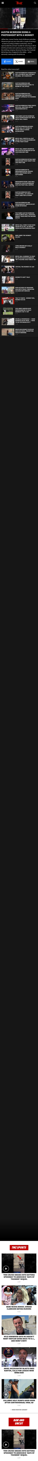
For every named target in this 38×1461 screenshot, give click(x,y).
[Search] (35, 3)
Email (32, 61)
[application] (19, 18)
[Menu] (3, 3)
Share (8, 61)
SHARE (20, 61)
